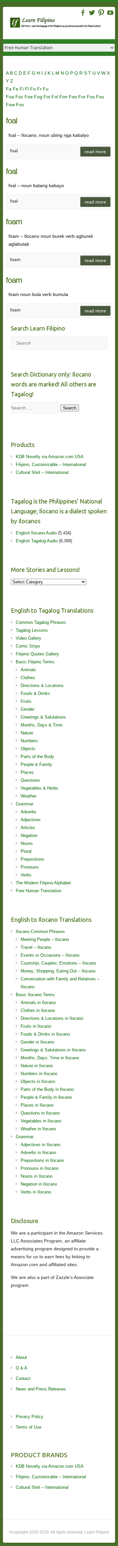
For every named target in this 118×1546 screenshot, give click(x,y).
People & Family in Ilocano (46, 1097)
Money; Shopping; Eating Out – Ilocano (58, 971)
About (21, 1357)
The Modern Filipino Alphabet (43, 882)
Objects (28, 748)
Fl (27, 88)
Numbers (29, 740)
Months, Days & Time (41, 725)
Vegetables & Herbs (39, 788)
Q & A (21, 1367)
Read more (95, 151)
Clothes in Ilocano (38, 1010)
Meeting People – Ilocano (45, 939)
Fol (55, 96)
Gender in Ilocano (37, 1042)
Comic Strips (28, 646)
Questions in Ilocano (40, 1113)
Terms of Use (28, 1427)
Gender (27, 709)
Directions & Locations (42, 685)
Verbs (26, 874)
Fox (20, 104)
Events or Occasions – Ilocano (50, 955)
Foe (29, 96)
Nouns (27, 843)
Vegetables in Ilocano (41, 1120)
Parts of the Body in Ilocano (47, 1089)
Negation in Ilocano (39, 1184)
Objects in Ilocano (38, 1081)
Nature (27, 732)
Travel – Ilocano (36, 947)
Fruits (26, 701)
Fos (91, 96)
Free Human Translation (38, 890)
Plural (26, 851)
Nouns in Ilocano (36, 1176)
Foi (47, 96)
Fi (22, 88)
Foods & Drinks (35, 693)
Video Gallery (28, 638)
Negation (29, 835)
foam (14, 221)
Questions (30, 780)
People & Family (36, 764)
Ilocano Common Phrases (40, 931)
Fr (40, 88)
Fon (64, 96)
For (82, 96)
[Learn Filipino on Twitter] (92, 13)
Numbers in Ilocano (39, 1073)
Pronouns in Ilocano (39, 1168)
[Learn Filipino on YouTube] (110, 13)
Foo (73, 96)
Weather (28, 796)
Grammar (24, 803)
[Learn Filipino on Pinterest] (101, 13)
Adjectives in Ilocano (40, 1144)
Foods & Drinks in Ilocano (45, 1034)
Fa (9, 88)
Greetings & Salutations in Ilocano (53, 1049)
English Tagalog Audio (37, 540)
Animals (28, 669)
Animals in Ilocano (38, 1002)
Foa (10, 96)
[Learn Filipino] (62, 24)
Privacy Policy (29, 1416)
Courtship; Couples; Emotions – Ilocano (58, 963)
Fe (16, 88)
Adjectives (31, 819)
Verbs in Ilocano (36, 1192)
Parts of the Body (37, 756)
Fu (46, 88)
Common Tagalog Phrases (41, 622)
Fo (33, 88)
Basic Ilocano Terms (35, 994)
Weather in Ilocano (38, 1128)
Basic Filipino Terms (35, 661)
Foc (20, 96)
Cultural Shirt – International (42, 472)
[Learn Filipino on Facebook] (82, 13)
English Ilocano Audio (36, 532)
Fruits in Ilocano (36, 1026)
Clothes (28, 677)
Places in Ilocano (37, 1105)
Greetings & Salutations (43, 717)
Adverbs (28, 811)
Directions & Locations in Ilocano (52, 1018)
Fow (11, 104)
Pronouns (30, 867)
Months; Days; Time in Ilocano (50, 1057)
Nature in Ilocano (37, 1065)
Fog (39, 96)
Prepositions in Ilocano (42, 1160)
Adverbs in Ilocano (38, 1152)
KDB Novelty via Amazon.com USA (50, 456)
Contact (23, 1378)
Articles (28, 827)
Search (69, 407)
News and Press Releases (41, 1388)
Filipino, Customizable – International (51, 464)
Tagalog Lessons (32, 630)
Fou (100, 96)
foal (11, 120)
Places (27, 772)
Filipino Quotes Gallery (37, 653)
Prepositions (32, 859)
